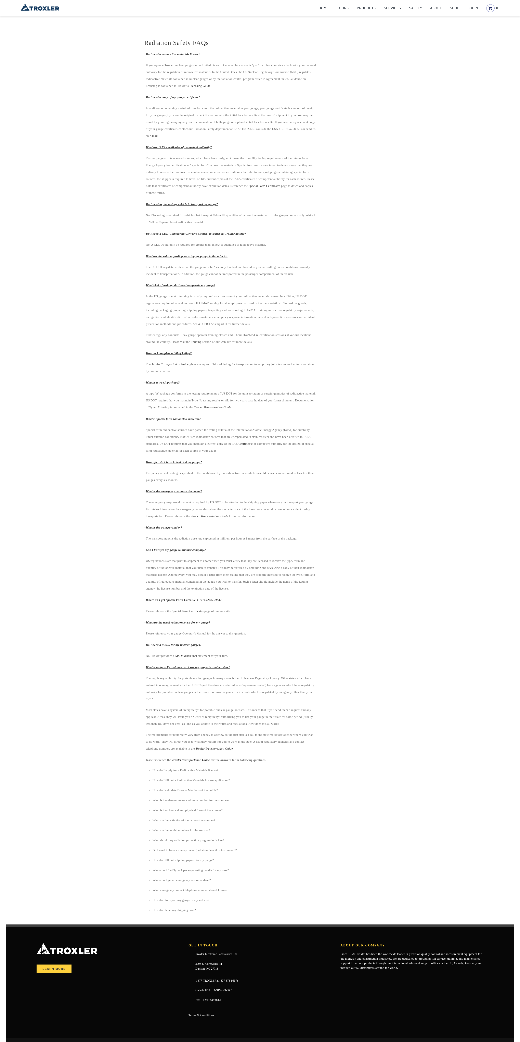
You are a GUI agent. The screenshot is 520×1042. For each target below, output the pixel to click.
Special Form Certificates (264, 185)
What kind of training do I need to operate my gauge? (180, 285)
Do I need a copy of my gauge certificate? (173, 97)
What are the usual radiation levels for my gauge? (178, 622)
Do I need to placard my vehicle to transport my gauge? (182, 204)
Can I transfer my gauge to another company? (176, 550)
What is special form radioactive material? (173, 419)
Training (196, 341)
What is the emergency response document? (174, 491)
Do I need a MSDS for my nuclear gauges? (174, 644)
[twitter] (348, 975)
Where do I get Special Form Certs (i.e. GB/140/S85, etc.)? (184, 600)
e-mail (154, 135)
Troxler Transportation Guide (170, 364)
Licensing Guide (200, 85)
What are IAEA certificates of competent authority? (179, 147)
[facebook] (341, 975)
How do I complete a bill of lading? (169, 353)
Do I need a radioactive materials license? (173, 54)
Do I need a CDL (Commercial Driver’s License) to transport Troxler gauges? (196, 233)
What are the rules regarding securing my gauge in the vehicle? (187, 256)
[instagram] (361, 975)
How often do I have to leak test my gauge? (174, 462)
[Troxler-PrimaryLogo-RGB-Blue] (40, 5)
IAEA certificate (242, 443)
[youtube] (354, 975)
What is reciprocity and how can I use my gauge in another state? (188, 667)
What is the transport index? (164, 527)
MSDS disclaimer (186, 655)
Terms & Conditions (201, 1015)
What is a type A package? (163, 382)
